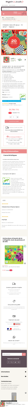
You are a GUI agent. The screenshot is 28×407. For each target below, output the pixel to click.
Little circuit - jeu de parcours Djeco (11, 266)
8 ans (18, 140)
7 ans (14, 140)
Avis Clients (13, 399)
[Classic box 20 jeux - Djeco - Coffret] (20, 60)
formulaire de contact (11, 389)
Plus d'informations (10, 151)
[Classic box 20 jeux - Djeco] (6, 60)
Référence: (5, 97)
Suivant (25, 59)
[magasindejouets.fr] (14, 1)
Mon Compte (12, 5)
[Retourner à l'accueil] (2, 17)
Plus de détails (5, 90)
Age (3, 92)
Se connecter (5, 5)
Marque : (4, 94)
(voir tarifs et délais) (14, 130)
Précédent (2, 59)
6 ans (11, 140)
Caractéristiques (10, 155)
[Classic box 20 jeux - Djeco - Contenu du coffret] (13, 60)
